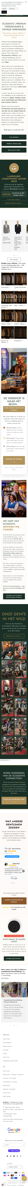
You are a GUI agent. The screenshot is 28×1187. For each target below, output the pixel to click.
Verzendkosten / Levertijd (10, 1082)
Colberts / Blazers (19, 324)
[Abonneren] (23, 1145)
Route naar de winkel (14, 150)
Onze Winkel (6, 1039)
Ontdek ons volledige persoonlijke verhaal (14, 596)
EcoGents (13, 1181)
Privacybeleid (22, 1182)
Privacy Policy (6, 1093)
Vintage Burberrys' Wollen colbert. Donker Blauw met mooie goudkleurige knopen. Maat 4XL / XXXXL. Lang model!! (18, 241)
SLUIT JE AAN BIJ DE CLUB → (14, 800)
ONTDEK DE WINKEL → (14, 460)
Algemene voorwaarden (9, 1089)
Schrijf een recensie (12, 856)
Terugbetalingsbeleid (12, 1182)
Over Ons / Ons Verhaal (9, 1078)
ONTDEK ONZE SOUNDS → (14, 958)
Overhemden (5, 287)
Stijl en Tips (6, 1057)
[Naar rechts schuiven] (17, 255)
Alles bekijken (14, 259)
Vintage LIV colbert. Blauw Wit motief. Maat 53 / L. (6, 239)
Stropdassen (17, 340)
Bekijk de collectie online (14, 143)
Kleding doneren (7, 1046)
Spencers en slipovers (5, 341)
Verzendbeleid (21, 1185)
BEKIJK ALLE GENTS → (14, 636)
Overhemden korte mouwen (6, 306)
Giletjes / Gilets (6, 324)
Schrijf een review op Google (14, 901)
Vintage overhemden (20, 287)
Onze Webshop (7, 1042)
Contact (5, 1053)
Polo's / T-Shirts (18, 305)
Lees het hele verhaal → (14, 199)
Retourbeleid (6, 1085)
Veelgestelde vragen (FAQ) (10, 1061)
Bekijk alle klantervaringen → (14, 203)
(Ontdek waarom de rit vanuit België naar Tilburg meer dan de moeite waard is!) (14, 100)
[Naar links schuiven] (10, 255)
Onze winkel (6, 1071)
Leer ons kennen (14, 137)
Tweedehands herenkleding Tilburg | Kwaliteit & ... (13, 1001)
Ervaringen (6, 1050)
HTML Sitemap (7, 1096)
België (12, 98)
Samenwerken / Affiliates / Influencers (13, 1074)
